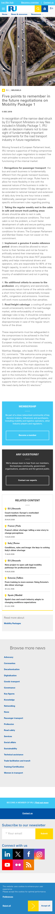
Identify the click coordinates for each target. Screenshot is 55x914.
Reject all (7, 906)
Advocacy (8, 657)
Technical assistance (13, 755)
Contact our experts (27, 480)
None (6, 712)
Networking (9, 706)
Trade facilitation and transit (17, 761)
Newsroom (36, 14)
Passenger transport (13, 718)
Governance (9, 688)
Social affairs (10, 743)
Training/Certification (14, 767)
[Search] (38, 8)
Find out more (41, 803)
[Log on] (44, 8)
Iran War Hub (7, 3)
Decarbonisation (11, 670)
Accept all (45, 906)
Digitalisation (10, 676)
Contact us (49, 3)
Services (8, 737)
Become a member (30, 3)
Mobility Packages (12, 624)
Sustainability (10, 749)
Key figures (9, 694)
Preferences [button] (8, 897)
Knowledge (9, 700)
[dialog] (27, 898)
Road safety (9, 730)
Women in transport (13, 773)
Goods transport (12, 682)
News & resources (19, 14)
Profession (9, 724)
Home (4, 14)
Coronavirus (9, 664)
